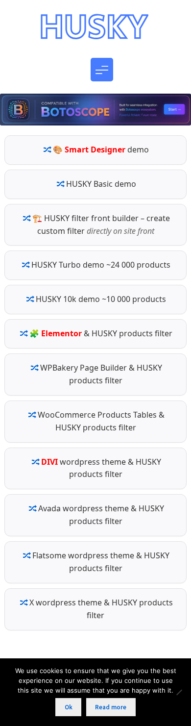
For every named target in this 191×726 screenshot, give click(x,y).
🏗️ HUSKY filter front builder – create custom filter (101, 224)
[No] (179, 692)
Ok (68, 707)
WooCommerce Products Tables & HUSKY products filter (101, 421)
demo (101, 149)
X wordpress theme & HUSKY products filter (101, 609)
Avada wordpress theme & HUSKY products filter (101, 514)
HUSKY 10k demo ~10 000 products (101, 299)
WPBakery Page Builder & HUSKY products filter (101, 374)
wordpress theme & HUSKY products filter (101, 468)
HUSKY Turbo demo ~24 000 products (100, 264)
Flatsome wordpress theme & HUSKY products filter (100, 562)
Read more (110, 707)
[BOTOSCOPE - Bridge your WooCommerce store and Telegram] (95, 114)
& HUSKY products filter (100, 333)
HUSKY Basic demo (101, 183)
